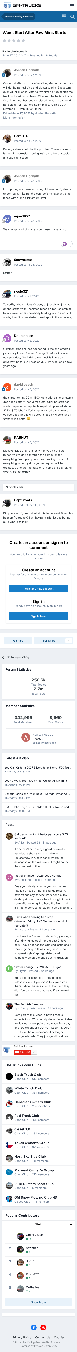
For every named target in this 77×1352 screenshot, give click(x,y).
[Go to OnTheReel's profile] (20, 1288)
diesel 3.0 (22, 1129)
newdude (32, 1247)
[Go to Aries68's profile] (25, 737)
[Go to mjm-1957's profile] (7, 219)
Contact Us (42, 1337)
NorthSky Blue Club (30, 1156)
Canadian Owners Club (32, 1102)
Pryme (22, 971)
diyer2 (30, 1261)
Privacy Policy (21, 1337)
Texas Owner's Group (31, 1143)
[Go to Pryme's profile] (9, 968)
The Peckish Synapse (28, 1004)
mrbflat (22, 929)
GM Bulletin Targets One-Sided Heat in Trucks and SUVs (37, 807)
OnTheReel (33, 1287)
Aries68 (38, 738)
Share (19, 640)
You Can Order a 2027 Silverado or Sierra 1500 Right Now (38, 768)
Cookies (59, 1337)
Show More (38, 1302)
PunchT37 (32, 1274)
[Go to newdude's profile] (20, 1249)
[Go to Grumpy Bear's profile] (9, 1006)
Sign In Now (38, 616)
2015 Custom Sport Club (34, 1184)
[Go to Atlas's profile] (9, 836)
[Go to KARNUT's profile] (7, 440)
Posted (28, 75)
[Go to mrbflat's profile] (9, 918)
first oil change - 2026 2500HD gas (37, 875)
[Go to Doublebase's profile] (7, 338)
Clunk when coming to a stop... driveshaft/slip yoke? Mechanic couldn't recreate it (40, 921)
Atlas (21, 842)
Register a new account (38, 588)
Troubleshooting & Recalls (40, 55)
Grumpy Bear (26, 1008)
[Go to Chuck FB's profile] (9, 877)
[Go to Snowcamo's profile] (7, 262)
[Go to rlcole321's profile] (7, 294)
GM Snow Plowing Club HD (35, 1197)
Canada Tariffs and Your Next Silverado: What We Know (36, 794)
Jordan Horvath (17, 51)
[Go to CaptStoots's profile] (7, 503)
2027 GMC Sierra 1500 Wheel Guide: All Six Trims (36, 780)
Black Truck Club (27, 1075)
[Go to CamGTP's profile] (7, 138)
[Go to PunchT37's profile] (20, 1275)
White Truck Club (28, 1088)
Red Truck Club (26, 1115)
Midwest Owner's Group (34, 1170)
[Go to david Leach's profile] (7, 387)
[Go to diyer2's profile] (20, 1262)
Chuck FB (24, 879)
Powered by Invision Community (38, 1345)
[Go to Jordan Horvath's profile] (7, 73)
